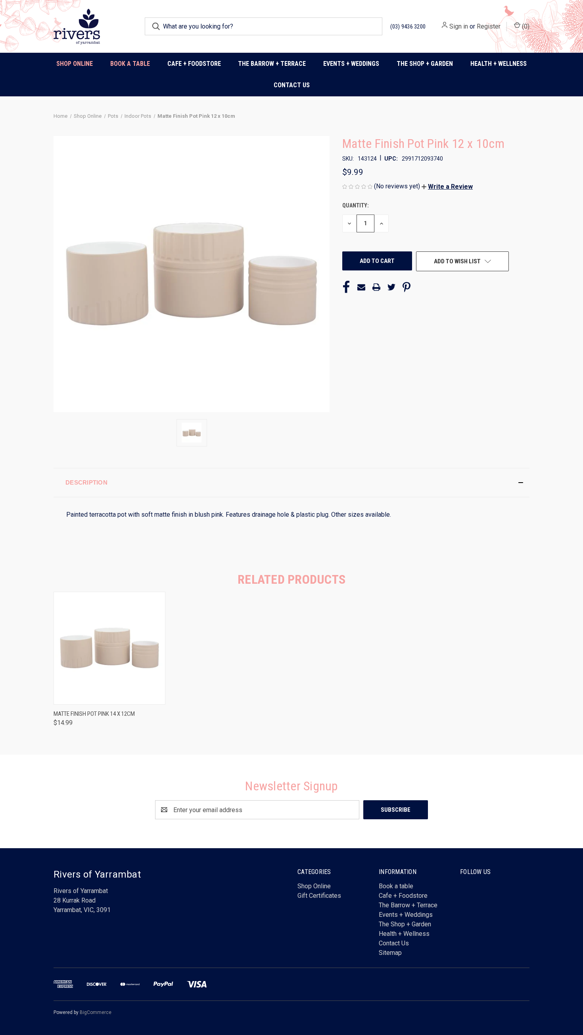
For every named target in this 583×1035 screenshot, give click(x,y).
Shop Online (74, 63)
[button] (447, 186)
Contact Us (292, 85)
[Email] (361, 287)
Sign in (458, 26)
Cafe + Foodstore (403, 895)
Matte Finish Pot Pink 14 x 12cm (94, 713)
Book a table (130, 63)
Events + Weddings (406, 914)
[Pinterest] (406, 287)
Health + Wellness (498, 63)
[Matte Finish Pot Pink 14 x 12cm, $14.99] (109, 648)
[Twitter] (391, 287)
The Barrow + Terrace (272, 63)
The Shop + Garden (405, 924)
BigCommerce (95, 1012)
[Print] (376, 287)
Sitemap (390, 952)
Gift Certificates (319, 895)
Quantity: (355, 205)
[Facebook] (346, 287)
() (524, 26)
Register (489, 26)
